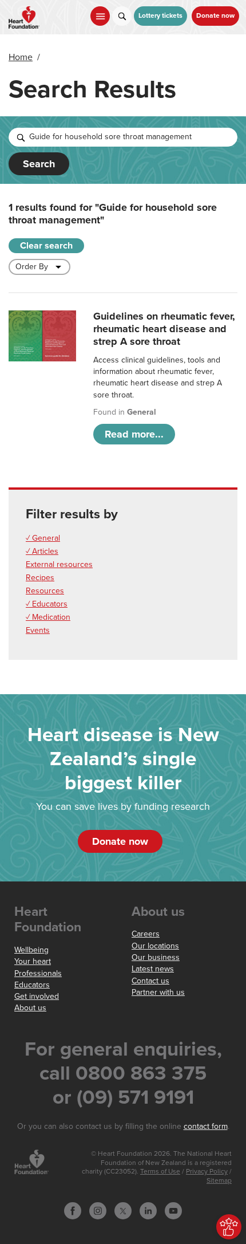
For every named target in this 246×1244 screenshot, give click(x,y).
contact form (206, 1126)
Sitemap (219, 1180)
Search (39, 164)
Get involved (36, 996)
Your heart (32, 961)
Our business (156, 957)
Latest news (153, 969)
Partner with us (158, 992)
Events (38, 630)
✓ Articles (42, 551)
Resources (45, 591)
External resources (59, 564)
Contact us (150, 981)
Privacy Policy (207, 1171)
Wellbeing (31, 950)
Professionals (38, 973)
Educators (32, 985)
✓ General (43, 538)
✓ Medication (48, 617)
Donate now (215, 15)
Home (21, 57)
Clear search (46, 245)
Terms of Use (160, 1171)
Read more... (134, 434)
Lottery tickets (160, 15)
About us (30, 1008)
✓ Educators (47, 604)
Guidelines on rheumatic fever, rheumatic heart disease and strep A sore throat (164, 329)
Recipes (40, 577)
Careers (146, 934)
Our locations (155, 946)
